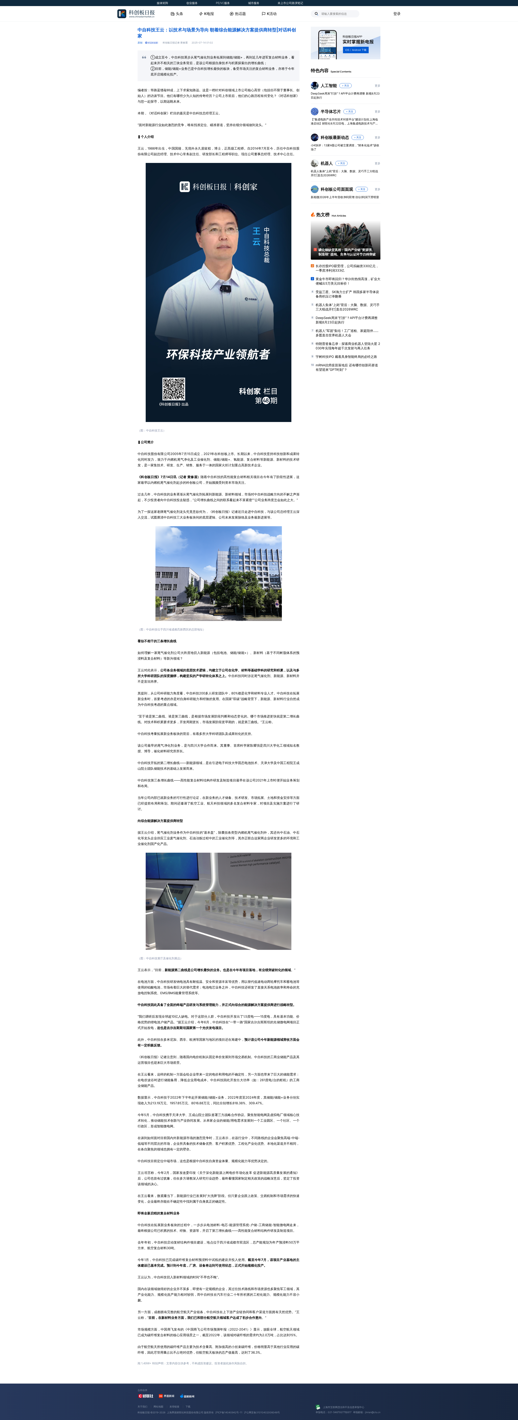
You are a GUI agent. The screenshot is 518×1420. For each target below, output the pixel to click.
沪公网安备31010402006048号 (262, 1412)
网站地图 (158, 1406)
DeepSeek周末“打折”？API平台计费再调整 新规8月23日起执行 (345, 95)
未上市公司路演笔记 (290, 3)
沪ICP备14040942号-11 (228, 1412)
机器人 (327, 163)
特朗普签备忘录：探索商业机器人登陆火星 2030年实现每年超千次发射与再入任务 (348, 346)
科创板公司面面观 (337, 189)
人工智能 (329, 85)
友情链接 (174, 1406)
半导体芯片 (331, 111)
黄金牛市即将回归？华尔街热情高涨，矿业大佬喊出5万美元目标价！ (348, 281)
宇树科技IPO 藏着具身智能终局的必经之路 (346, 357)
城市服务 (253, 3)
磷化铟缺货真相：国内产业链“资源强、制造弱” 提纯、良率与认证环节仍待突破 (347, 252)
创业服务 (192, 3)
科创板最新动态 (335, 137)
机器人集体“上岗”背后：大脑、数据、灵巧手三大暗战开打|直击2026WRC (344, 173)
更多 (377, 85)
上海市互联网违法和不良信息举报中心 (343, 1407)
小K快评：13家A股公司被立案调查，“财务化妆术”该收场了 (345, 147)
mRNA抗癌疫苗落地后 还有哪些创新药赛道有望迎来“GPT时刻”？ (347, 367)
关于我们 (142, 1406)
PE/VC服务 (223, 3)
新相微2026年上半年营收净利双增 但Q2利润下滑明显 (345, 197)
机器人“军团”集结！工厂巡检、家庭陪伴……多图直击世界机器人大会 (347, 333)
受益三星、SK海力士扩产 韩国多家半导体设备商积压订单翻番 (347, 294)
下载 (188, 1406)
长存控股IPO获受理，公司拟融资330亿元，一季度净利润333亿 (347, 268)
